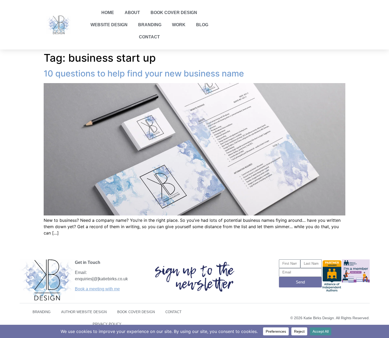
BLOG (202, 24)
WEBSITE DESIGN (109, 24)
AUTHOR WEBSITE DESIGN (84, 312)
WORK (179, 24)
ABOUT (132, 12)
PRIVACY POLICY (107, 324)
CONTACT (149, 37)
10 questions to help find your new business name (144, 73)
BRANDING (149, 24)
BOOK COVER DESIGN (174, 12)
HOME (107, 12)
